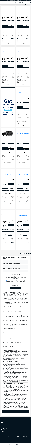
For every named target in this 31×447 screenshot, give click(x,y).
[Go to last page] (25, 253)
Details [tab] (21, 111)
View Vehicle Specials (6, 411)
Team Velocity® (23, 444)
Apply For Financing (18, 436)
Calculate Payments (5, 188)
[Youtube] (5, 431)
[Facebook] (2, 431)
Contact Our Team (24, 410)
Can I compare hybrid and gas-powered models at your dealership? (13, 263)
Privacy (24, 435)
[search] (30, 2)
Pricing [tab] (25, 111)
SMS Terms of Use (25, 436)
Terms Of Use (6, 444)
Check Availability (11, 20)
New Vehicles (3, 436)
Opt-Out (14, 444)
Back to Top (28, 253)
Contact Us (15, 288)
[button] (13, 16)
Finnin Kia (1, 444)
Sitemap (9, 444)
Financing (17, 435)
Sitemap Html (11, 444)
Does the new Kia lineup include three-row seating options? (12, 268)
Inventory (3, 435)
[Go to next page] (23, 253)
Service (9, 435)
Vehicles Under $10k (4, 440)
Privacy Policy (3, 444)
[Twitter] (3, 431)
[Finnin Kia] (2, 2)
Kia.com (17, 444)
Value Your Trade (23, 108)
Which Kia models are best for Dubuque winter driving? (11, 260)
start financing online (8, 280)
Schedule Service (10, 436)
